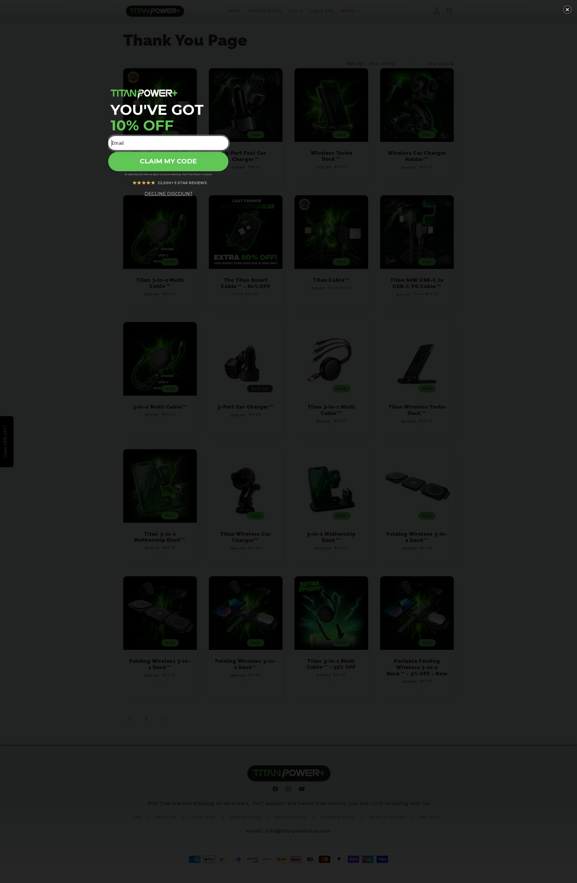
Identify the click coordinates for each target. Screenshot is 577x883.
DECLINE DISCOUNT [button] (169, 193)
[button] (567, 9)
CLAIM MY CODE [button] (168, 161)
